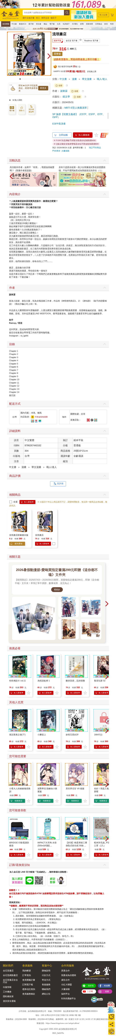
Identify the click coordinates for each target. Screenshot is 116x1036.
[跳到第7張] (32, 79)
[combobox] (43, 12)
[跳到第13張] (43, 79)
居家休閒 (89, 24)
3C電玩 (75, 24)
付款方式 (46, 975)
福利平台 (65, 994)
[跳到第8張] (34, 79)
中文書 (14, 24)
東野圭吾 (45, 18)
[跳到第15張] (47, 79)
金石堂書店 (8, 970)
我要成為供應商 (68, 975)
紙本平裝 (57, 41)
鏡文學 (67, 96)
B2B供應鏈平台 (68, 998)
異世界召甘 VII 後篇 (75, 788)
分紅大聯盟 (66, 984)
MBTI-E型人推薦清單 (75, 107)
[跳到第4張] (26, 79)
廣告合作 (65, 980)
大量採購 (65, 151)
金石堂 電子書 (71, 41)
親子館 (31, 24)
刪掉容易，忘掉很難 (75, 680)
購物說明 (46, 970)
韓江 (38, 18)
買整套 (57, 54)
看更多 (43, 88)
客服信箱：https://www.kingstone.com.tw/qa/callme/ (58, 1023)
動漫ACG (22, 24)
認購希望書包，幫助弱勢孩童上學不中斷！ (76, 59)
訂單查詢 (26, 975)
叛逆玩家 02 (99, 680)
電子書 (52, 24)
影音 (106, 24)
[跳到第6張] (30, 79)
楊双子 (54, 18)
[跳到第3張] (24, 79)
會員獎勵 (5, 24)
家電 (82, 24)
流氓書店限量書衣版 (18, 535)
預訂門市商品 (95, 147)
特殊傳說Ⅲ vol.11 (17, 680)
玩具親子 (66, 24)
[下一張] (49, 56)
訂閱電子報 (27, 984)
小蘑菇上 (41, 734)
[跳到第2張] (22, 79)
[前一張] (9, 56)
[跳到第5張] (28, 79)
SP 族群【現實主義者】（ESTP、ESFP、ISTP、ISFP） (78, 115)
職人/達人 (102, 79)
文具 (58, 24)
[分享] (111, 1024)
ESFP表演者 (59, 123)
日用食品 (98, 24)
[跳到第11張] (39, 79)
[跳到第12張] (41, 79)
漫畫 (74, 79)
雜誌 (45, 24)
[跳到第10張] (37, 79)
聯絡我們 (46, 989)
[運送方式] (111, 1031)
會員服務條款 (28, 994)
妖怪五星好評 (72, 734)
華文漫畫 (87, 79)
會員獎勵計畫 (28, 980)
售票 (112, 24)
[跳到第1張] (20, 79)
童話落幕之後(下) (17, 734)
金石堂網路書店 (10, 975)
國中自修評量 (29, 18)
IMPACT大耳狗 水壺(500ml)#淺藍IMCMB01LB (47, 845)
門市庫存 (56, 151)
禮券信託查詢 (28, 989)
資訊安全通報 (9, 1001)
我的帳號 (26, 970)
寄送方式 (46, 980)
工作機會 (7, 992)
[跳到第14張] (45, 79)
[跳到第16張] (49, 79)
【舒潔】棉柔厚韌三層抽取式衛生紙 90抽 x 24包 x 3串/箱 (76, 845)
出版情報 (7, 987)
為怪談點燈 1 (43, 680)
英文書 (38, 24)
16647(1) (98, 734)
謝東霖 (63, 91)
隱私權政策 (8, 996)
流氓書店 (39, 535)
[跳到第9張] (35, 79)
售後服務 (46, 984)
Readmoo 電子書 (91, 41)
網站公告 (46, 994)
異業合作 (65, 970)
